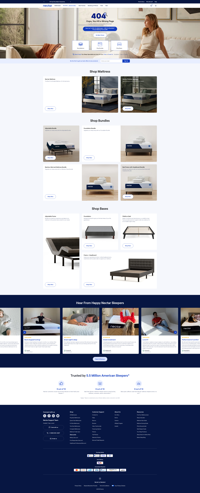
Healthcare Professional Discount (78, 443)
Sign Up (126, 61)
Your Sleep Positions (142, 431)
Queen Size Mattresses (75, 420)
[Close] (197, 490)
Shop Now (50, 108)
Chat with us (54, 427)
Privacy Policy (74, 485)
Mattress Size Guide (142, 420)
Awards (116, 426)
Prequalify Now (65, 1)
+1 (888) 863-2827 (54, 433)
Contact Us (95, 414)
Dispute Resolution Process (87, 485)
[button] (149, 2)
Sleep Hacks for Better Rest (143, 434)
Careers (117, 420)
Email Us (110, 54)
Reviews (94, 423)
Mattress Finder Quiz (75, 431)
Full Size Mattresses (75, 423)
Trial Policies (95, 434)
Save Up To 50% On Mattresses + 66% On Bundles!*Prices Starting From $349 (100, 28)
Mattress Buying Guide (142, 423)
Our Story (117, 414)
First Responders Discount (76, 440)
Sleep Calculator (141, 417)
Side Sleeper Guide (141, 429)
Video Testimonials (96, 426)
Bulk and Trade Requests (98, 440)
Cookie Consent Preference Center (120, 485)
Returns (94, 420)
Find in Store (141, 1)
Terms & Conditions (101, 485)
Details (82, 397)
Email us (54, 438)
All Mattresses (73, 414)
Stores (116, 417)
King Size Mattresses (75, 417)
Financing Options (96, 429)
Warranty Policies (96, 437)
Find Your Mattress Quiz (143, 414)
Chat (105, 54)
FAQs (93, 417)
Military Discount (74, 437)
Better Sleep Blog (141, 437)
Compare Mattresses (75, 429)
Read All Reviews (100, 359)
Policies (94, 431)
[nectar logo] (47, 6)
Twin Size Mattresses (75, 426)
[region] (100, 490)
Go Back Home (100, 35)
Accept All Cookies (163, 490)
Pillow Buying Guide (141, 426)
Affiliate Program (119, 423)
